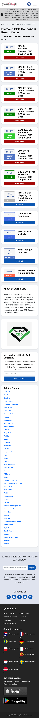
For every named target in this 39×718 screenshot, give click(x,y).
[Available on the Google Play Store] (15, 700)
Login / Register (8, 613)
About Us (23, 617)
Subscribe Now (19, 378)
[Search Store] (29, 4)
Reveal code (19, 58)
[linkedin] (19, 597)
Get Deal (19, 204)
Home (3, 24)
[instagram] (30, 597)
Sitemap (22, 620)
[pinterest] (25, 597)
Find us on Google (9, 623)
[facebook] (14, 597)
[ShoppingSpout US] (9, 4)
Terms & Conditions (10, 617)
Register (31, 567)
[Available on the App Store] (15, 691)
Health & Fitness (15, 24)
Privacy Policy (24, 613)
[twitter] (8, 597)
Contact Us (7, 620)
